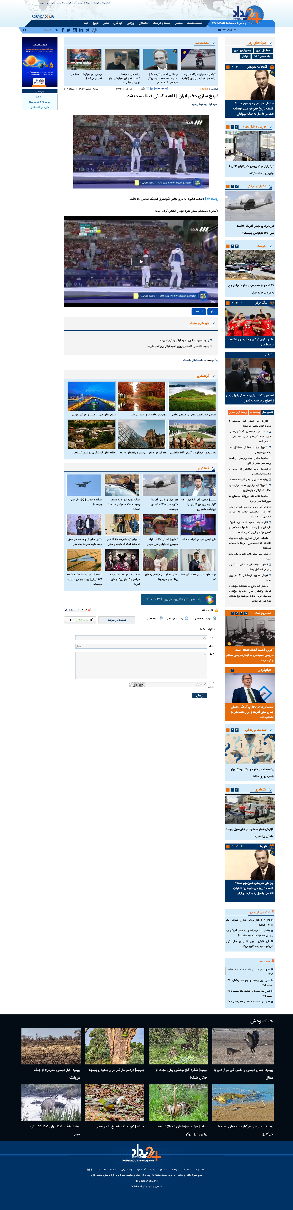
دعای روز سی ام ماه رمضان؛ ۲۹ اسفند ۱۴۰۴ (250, 972)
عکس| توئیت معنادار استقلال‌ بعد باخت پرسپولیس (250, 450)
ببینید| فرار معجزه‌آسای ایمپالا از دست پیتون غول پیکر (181, 1130)
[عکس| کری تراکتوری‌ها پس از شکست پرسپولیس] (250, 321)
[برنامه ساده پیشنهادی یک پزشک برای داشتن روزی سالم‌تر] (250, 749)
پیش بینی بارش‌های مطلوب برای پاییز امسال (250, 556)
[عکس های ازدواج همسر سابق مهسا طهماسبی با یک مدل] (84, 525)
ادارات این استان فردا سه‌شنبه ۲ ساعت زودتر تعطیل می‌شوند (250, 423)
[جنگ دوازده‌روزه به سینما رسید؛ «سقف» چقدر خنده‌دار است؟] (122, 485)
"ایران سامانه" (138, 1186)
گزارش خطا (207, 610)
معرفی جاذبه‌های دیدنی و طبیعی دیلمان (193, 414)
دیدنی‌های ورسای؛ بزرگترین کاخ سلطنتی (193, 452)
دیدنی (267, 354)
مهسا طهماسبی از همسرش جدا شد (198, 577)
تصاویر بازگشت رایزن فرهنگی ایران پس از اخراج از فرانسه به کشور (250, 398)
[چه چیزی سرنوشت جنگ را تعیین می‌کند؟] (84, 59)
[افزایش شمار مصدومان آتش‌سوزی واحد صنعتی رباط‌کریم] (250, 809)
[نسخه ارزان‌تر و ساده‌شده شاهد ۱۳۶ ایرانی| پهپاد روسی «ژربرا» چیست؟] (84, 560)
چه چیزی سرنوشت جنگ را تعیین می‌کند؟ (86, 77)
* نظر (211, 654)
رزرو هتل (39, 96)
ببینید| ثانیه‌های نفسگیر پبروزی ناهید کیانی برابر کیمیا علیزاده (178, 346)
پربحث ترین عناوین (238, 412)
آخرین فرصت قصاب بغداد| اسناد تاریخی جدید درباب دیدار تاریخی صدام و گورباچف (249, 655)
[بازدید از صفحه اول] (214, 618)
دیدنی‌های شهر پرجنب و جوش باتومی (94, 414)
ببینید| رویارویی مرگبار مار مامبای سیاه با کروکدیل (245, 1130)
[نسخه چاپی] (143, 88)
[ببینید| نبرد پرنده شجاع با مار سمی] (115, 1102)
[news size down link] (155, 88)
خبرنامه (113, 1170)
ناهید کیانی (197, 360)
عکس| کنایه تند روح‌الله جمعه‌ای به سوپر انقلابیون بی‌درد (250, 498)
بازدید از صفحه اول (202, 619)
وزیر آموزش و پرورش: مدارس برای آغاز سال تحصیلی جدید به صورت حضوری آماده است (250, 512)
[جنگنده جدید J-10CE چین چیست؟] (84, 485)
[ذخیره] (151, 88)
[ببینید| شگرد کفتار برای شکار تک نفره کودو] (51, 1102)
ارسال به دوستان (175, 619)
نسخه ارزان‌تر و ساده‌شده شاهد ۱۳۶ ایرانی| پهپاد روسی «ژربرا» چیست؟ (84, 579)
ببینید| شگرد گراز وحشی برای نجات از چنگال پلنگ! (181, 1074)
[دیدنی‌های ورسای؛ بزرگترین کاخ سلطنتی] (192, 434)
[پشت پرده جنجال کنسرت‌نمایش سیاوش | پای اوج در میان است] (122, 59)
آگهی (43, 3)
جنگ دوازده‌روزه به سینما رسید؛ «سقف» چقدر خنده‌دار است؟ (123, 504)
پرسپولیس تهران (242, 50)
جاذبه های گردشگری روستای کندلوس (94, 452)
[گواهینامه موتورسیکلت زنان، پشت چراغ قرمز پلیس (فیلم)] (198, 59)
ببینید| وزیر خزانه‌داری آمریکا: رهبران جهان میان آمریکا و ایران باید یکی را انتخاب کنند (250, 437)
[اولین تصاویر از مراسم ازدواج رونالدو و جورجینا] (160, 560)
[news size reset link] (161, 88)
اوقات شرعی (61, 3)
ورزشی (214, 89)
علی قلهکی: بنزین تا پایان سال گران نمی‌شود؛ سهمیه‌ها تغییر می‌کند (249, 944)
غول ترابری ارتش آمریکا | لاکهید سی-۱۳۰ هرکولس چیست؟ (164, 504)
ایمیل (211, 646)
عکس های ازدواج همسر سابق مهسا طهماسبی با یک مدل (85, 542)
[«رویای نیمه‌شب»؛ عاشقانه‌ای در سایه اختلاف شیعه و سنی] (122, 525)
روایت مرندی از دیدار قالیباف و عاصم (249, 479)
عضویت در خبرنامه (116, 620)
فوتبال (245, 56)
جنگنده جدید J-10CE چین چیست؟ (86, 502)
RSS (89, 1170)
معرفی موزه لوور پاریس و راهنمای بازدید (142, 452)
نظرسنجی (50, 3)
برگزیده (204, 89)
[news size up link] (166, 88)
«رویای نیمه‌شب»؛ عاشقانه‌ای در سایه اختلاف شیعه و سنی (123, 542)
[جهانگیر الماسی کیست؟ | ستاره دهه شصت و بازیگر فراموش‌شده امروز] (160, 59)
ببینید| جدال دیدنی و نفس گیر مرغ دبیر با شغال (243, 1074)
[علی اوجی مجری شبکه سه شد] (198, 525)
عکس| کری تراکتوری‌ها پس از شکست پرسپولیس (250, 342)
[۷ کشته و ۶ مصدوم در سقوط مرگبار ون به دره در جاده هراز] (250, 265)
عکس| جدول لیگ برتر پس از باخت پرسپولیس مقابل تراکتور (250, 460)
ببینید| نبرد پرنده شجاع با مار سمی (119, 1126)
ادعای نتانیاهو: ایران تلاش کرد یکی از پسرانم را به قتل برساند (250, 567)
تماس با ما (105, 3)
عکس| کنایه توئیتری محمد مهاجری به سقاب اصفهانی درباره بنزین (250, 488)
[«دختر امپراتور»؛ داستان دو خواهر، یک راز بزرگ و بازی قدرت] (122, 560)
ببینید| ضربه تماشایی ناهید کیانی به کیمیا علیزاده (184, 340)
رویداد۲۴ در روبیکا (39, 102)
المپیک (186, 360)
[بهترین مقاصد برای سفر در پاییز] (142, 396)
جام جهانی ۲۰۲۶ (262, 56)
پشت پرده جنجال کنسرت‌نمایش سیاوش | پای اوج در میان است (124, 79)
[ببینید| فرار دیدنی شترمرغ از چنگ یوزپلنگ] (51, 1046)
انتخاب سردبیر (257, 67)
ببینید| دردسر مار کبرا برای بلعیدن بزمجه (116, 1070)
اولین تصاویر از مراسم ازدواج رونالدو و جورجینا (161, 577)
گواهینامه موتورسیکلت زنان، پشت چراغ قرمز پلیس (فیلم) (199, 77)
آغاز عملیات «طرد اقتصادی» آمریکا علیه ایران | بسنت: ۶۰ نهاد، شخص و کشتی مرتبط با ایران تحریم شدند (250, 527)
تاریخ (263, 846)
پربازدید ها (255, 412)
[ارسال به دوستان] (147, 88)
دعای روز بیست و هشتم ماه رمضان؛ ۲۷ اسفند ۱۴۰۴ (250, 993)
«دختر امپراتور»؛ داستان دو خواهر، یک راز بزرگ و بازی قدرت (124, 579)
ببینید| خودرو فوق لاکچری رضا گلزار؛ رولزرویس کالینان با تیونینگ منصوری (198, 504)
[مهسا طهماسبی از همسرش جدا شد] (198, 560)
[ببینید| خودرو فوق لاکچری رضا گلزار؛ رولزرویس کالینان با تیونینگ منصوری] (198, 485)
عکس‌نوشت (263, 613)
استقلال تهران (263, 50)
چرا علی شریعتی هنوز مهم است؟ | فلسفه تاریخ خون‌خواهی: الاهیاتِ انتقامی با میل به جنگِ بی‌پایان (253, 109)
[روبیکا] (178, 599)
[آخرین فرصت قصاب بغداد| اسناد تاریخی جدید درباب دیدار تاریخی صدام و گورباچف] (250, 631)
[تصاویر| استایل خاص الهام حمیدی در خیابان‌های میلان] (160, 525)
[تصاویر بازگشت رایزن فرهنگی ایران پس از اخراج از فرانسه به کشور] (250, 375)
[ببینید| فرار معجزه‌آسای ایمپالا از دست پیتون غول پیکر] (178, 1102)
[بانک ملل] (39, 62)
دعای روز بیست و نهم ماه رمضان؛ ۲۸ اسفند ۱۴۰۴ (250, 982)
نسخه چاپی (152, 619)
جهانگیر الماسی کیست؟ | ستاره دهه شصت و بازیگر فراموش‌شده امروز (163, 79)
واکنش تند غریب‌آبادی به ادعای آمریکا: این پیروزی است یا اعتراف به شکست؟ (249, 933)
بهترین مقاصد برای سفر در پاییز (148, 414)
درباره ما (95, 3)
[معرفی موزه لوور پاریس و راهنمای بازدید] (142, 434)
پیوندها (87, 3)
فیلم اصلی (203, 324)
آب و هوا (72, 3)
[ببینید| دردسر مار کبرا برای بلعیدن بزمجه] (115, 1046)
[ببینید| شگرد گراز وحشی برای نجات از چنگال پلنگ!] (178, 1046)
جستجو (163, 1170)
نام (212, 637)
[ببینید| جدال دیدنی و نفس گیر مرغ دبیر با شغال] (243, 1046)
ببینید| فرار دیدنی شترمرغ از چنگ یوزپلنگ (57, 1074)
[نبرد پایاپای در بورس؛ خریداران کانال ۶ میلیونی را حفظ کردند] (250, 146)
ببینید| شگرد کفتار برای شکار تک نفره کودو (55, 1130)
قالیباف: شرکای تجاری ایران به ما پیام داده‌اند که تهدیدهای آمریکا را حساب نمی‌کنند (250, 543)
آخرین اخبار (267, 412)
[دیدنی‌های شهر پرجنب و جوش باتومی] (92, 396)
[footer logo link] (142, 1156)
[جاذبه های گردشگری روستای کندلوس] (92, 434)
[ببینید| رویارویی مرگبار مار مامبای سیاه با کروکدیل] (243, 1102)
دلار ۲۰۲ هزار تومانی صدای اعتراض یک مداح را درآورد (249, 922)
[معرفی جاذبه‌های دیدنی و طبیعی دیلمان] (192, 396)
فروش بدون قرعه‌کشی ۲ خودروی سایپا (250, 577)
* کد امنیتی (211, 685)
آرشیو (80, 3)
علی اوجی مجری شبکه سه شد (199, 539)
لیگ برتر (261, 303)
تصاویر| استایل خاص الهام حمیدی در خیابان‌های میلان (162, 542)
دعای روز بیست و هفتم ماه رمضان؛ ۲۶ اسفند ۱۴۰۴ (250, 1004)
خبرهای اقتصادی (39, 107)
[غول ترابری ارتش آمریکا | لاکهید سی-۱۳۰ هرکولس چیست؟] (160, 485)
